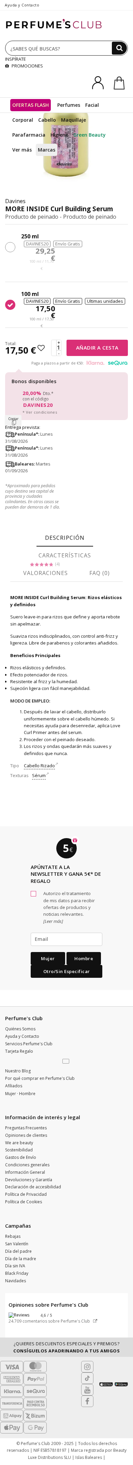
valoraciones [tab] (45, 573)
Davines (15, 201)
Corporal (22, 120)
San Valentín (16, 1244)
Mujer (48, 958)
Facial (92, 105)
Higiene (59, 135)
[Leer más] (53, 921)
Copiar (13, 418)
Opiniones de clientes (26, 1135)
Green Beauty (89, 135)
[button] (66, 1061)
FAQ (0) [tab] (99, 573)
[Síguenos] (87, 1401)
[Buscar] (119, 48)
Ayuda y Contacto (22, 4)
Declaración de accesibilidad (33, 1187)
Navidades (15, 1281)
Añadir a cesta (97, 347)
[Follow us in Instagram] (87, 1366)
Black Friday (16, 1273)
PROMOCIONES (27, 66)
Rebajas (12, 1236)
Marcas (46, 149)
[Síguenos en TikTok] (87, 1378)
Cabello (47, 120)
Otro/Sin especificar (66, 971)
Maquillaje (73, 120)
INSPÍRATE (15, 59)
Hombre (83, 958)
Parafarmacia (28, 135)
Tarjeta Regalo (19, 1051)
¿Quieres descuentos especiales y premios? (66, 1347)
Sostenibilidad (19, 1150)
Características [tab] (65, 555)
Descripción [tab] (65, 537)
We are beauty (19, 1143)
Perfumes (68, 105)
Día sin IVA (15, 1266)
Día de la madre (20, 1259)
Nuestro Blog (18, 1071)
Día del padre (18, 1251)
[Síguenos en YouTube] (87, 1389)
